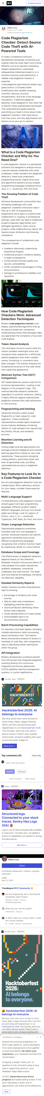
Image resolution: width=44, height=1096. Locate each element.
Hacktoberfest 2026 (30, 728)
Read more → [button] (9, 746)
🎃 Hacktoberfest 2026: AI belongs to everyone (19, 1012)
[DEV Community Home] (9, 3)
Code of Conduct (15, 779)
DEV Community (22, 888)
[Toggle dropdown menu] (40, 679)
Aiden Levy (12, 28)
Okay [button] (6, 1091)
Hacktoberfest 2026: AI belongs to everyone (19, 712)
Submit (10, 771)
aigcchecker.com (27, 32)
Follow (22, 865)
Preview (21, 771)
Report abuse (30, 779)
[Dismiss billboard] (40, 1037)
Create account (34, 3)
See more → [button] (22, 845)
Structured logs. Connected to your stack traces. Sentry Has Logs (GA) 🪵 (20, 819)
